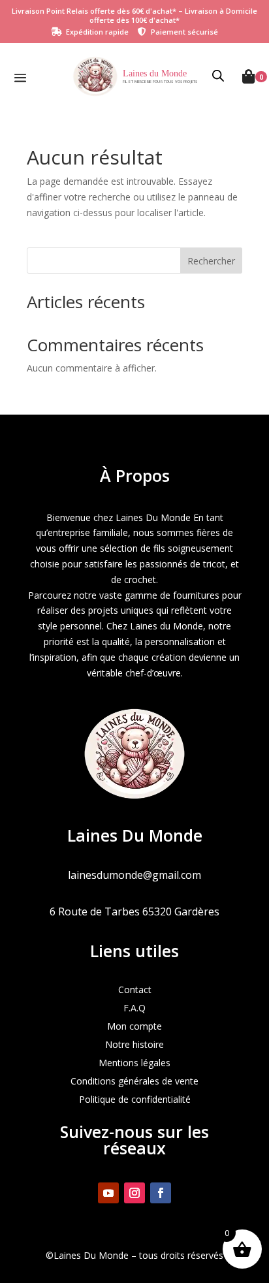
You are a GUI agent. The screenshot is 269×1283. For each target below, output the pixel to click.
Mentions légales (134, 1062)
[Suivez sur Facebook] (160, 1192)
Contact (134, 989)
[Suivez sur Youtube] (108, 1192)
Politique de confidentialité (135, 1099)
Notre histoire (134, 1044)
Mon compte (134, 1026)
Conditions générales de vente (134, 1081)
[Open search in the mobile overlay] (219, 76)
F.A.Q (134, 1008)
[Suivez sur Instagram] (134, 1192)
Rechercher (211, 261)
